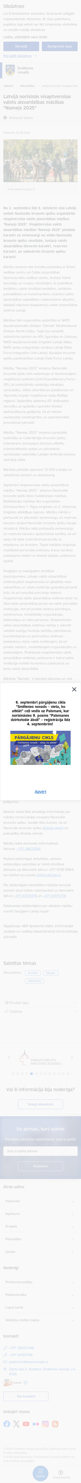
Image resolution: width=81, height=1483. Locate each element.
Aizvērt (40, 791)
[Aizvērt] (74, 689)
